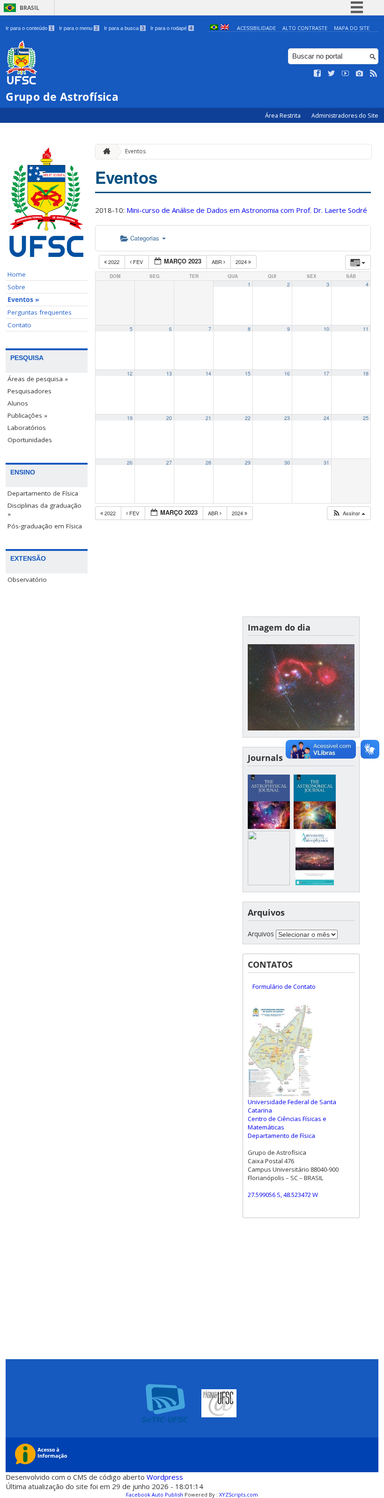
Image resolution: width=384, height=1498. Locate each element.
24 (326, 418)
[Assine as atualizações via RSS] (373, 73)
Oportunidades (29, 440)
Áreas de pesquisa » (37, 379)
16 (287, 373)
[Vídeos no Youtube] (345, 73)
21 (208, 418)
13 (169, 373)
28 (208, 462)
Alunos (17, 403)
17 (326, 373)
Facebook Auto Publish (154, 1494)
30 (287, 462)
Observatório (27, 579)
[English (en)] (225, 27)
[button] (348, 513)
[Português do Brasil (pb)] (214, 27)
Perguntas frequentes (39, 312)
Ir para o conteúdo (29, 28)
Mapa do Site (351, 27)
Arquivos (261, 933)
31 (326, 462)
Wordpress (165, 1477)
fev (138, 261)
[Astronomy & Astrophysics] (315, 882)
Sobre (16, 287)
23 (287, 418)
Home (16, 274)
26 (130, 462)
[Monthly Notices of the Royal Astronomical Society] (269, 882)
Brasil (29, 8)
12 (130, 373)
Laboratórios (26, 427)
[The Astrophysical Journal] (269, 826)
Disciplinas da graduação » (44, 509)
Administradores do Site (344, 116)
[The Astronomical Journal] (315, 826)
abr (217, 261)
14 (208, 373)
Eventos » (23, 299)
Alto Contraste (304, 27)
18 (366, 373)
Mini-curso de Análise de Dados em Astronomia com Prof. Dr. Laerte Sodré (246, 210)
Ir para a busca (124, 28)
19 (130, 418)
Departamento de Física (42, 493)
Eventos (135, 151)
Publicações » (27, 415)
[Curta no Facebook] (317, 73)
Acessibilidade (256, 27)
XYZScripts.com (238, 1494)
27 (169, 462)
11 (366, 328)
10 (326, 328)
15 (248, 373)
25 (366, 418)
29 (248, 462)
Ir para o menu (78, 28)
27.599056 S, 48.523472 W (283, 1194)
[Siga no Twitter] (331, 73)
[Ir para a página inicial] (104, 151)
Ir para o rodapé (171, 28)
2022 (114, 261)
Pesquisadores (29, 391)
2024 (242, 261)
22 (248, 418)
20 (169, 418)
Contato (19, 325)
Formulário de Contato (284, 986)
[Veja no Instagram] (359, 73)
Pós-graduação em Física (44, 526)
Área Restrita (283, 116)
